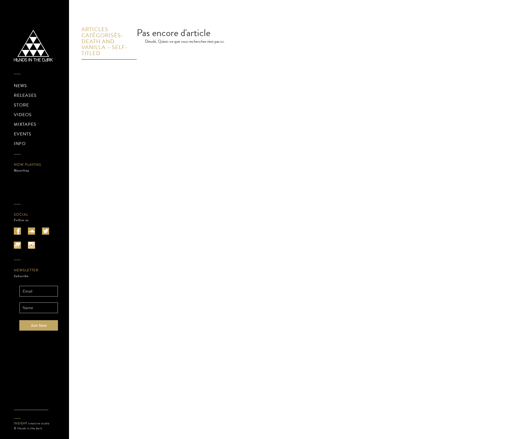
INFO (20, 144)
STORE (21, 105)
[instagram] (31, 245)
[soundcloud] (31, 231)
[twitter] (45, 231)
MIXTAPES (25, 124)
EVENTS (22, 134)
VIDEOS (23, 115)
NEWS (20, 86)
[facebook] (17, 231)
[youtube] (17, 245)
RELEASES (25, 95)
